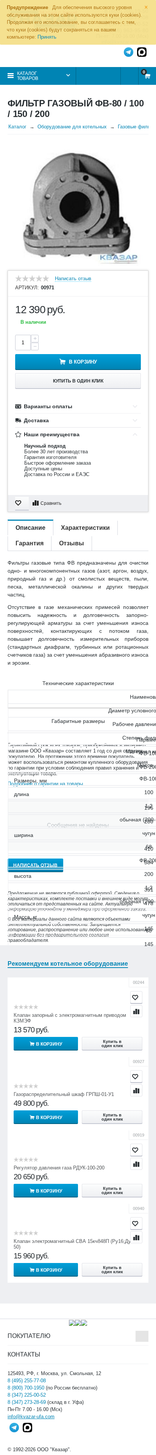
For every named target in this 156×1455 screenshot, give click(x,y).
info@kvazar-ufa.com (31, 1416)
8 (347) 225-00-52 (27, 1395)
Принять (46, 37)
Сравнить (51, 503)
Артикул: (27, 287)
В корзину (83, 362)
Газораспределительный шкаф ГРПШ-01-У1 (64, 1094)
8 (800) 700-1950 (26, 1388)
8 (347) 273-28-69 (27, 1402)
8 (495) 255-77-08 (27, 1380)
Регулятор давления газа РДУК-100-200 (59, 1168)
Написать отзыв (73, 278)
